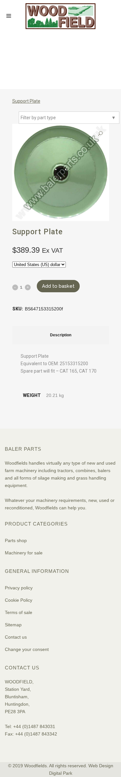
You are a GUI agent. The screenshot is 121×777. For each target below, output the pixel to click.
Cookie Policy (18, 600)
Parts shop (16, 540)
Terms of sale (18, 612)
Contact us (16, 637)
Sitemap (13, 624)
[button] (100, 133)
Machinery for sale (24, 552)
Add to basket (58, 286)
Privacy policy (19, 587)
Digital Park (60, 773)
